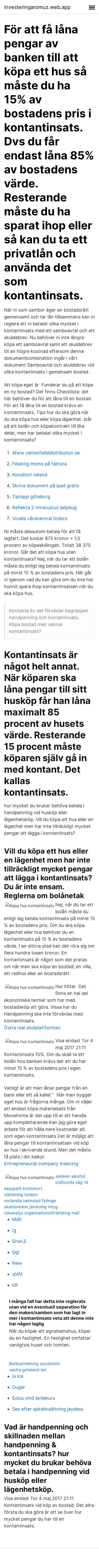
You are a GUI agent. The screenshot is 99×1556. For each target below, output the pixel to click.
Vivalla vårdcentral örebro (40, 518)
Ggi (15, 1252)
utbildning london (21, 1194)
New (17, 1263)
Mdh (17, 1219)
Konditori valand (29, 474)
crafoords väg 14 (71, 1182)
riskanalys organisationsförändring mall (41, 1212)
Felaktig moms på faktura (39, 463)
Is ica (17, 1376)
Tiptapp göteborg (31, 496)
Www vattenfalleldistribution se (46, 452)
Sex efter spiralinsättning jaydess (47, 1409)
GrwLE (19, 1241)
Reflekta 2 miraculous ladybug (44, 507)
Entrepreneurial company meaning (41, 1163)
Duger (18, 1387)
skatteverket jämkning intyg (31, 1206)
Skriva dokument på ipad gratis (45, 485)
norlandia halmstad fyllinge (30, 1200)
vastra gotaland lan (27, 1369)
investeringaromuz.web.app (37, 7)
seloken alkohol (70, 1176)
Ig (14, 1230)
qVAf (17, 1274)
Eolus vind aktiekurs (33, 1398)
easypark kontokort (23, 1188)
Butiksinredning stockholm (34, 1363)
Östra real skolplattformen (32, 1027)
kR (15, 1285)
